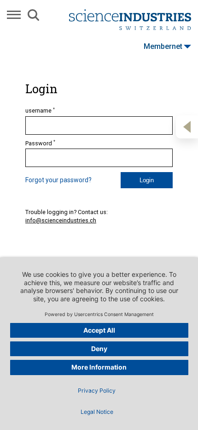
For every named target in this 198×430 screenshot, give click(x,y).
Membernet (163, 46)
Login (147, 180)
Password (40, 143)
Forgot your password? (58, 180)
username (40, 110)
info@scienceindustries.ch (60, 220)
